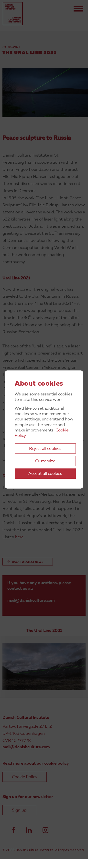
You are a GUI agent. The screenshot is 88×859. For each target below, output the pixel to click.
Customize (45, 461)
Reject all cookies (45, 449)
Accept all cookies (45, 474)
